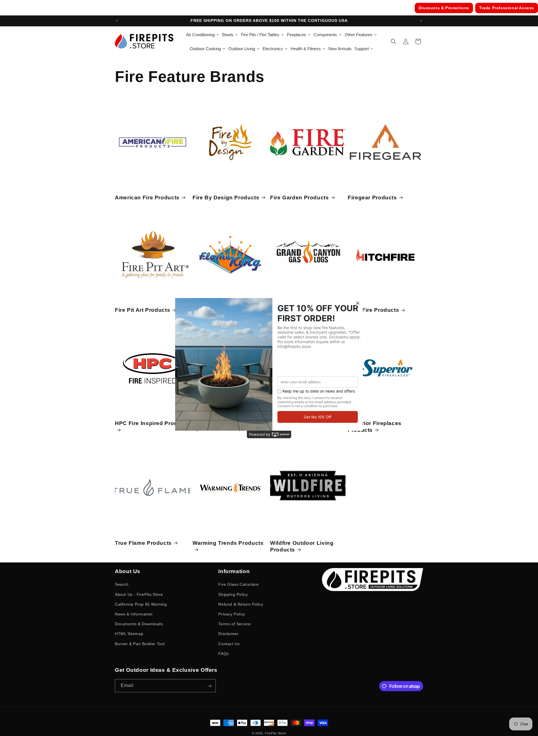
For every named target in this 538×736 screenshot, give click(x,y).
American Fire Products (147, 197)
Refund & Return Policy (240, 604)
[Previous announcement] (117, 20)
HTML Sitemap (129, 633)
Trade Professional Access (506, 8)
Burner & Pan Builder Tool (140, 643)
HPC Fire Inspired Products (152, 423)
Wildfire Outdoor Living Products (302, 546)
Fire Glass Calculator (238, 584)
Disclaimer (228, 633)
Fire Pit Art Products (142, 310)
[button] (393, 41)
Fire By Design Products (226, 197)
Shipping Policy (233, 594)
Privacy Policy (231, 614)
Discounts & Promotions (444, 8)
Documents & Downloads (139, 624)
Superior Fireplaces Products (375, 426)
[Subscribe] (209, 686)
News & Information (134, 614)
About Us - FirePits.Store (139, 594)
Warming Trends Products (228, 543)
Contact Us (229, 643)
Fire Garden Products (299, 197)
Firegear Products (372, 197)
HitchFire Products (373, 310)
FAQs (223, 653)
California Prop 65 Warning (141, 604)
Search (122, 584)
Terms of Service (234, 624)
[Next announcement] (421, 20)
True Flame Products (143, 543)
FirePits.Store (275, 733)
